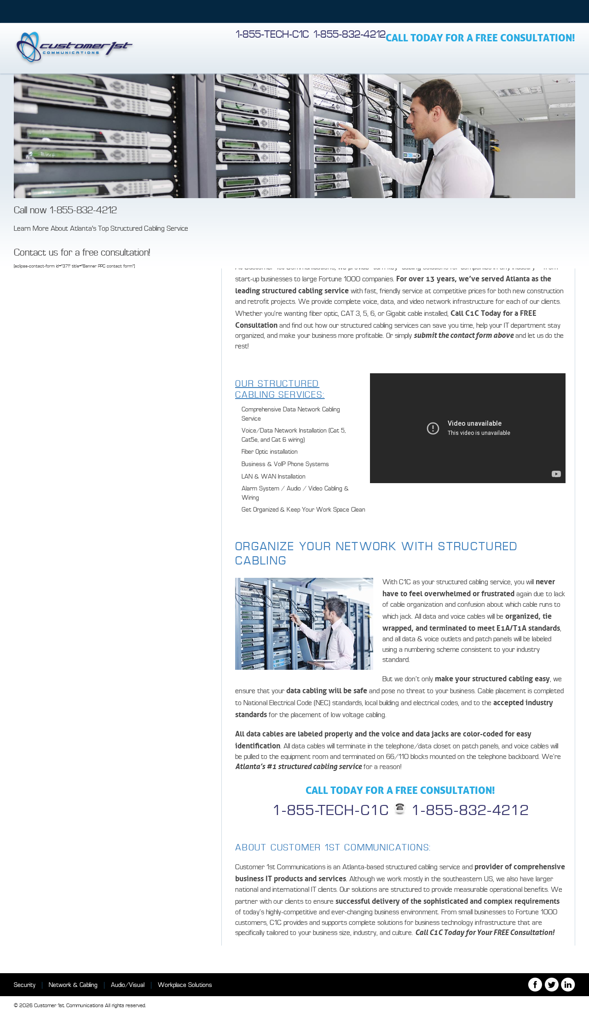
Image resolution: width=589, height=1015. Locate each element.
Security (24, 984)
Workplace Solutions (185, 984)
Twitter (551, 984)
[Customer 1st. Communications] (74, 48)
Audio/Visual (127, 984)
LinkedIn (568, 984)
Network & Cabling (73, 984)
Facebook (535, 984)
